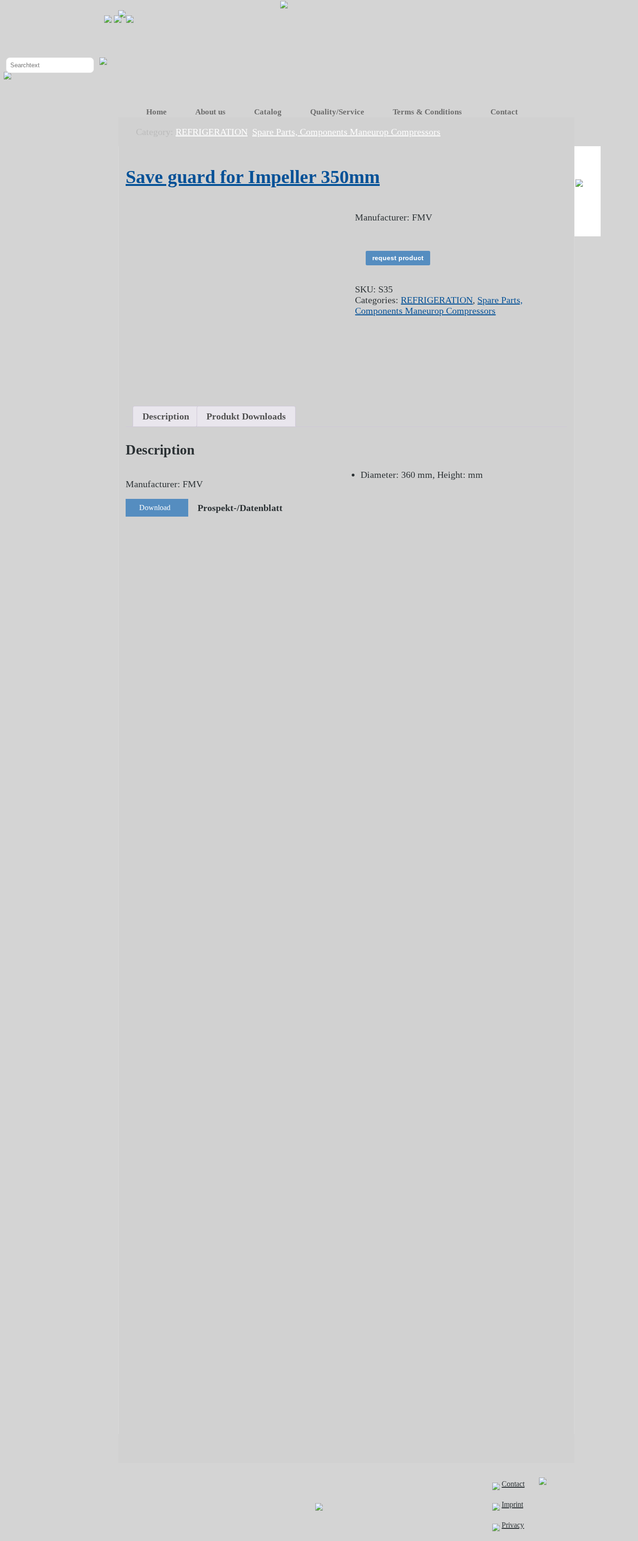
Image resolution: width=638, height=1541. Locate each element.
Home (156, 111)
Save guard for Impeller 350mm (253, 176)
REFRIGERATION (437, 300)
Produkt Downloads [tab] (246, 416)
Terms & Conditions (427, 111)
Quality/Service (337, 111)
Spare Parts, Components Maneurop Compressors (439, 305)
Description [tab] (165, 416)
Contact (504, 111)
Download (154, 507)
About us (210, 111)
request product (398, 258)
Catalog (268, 111)
